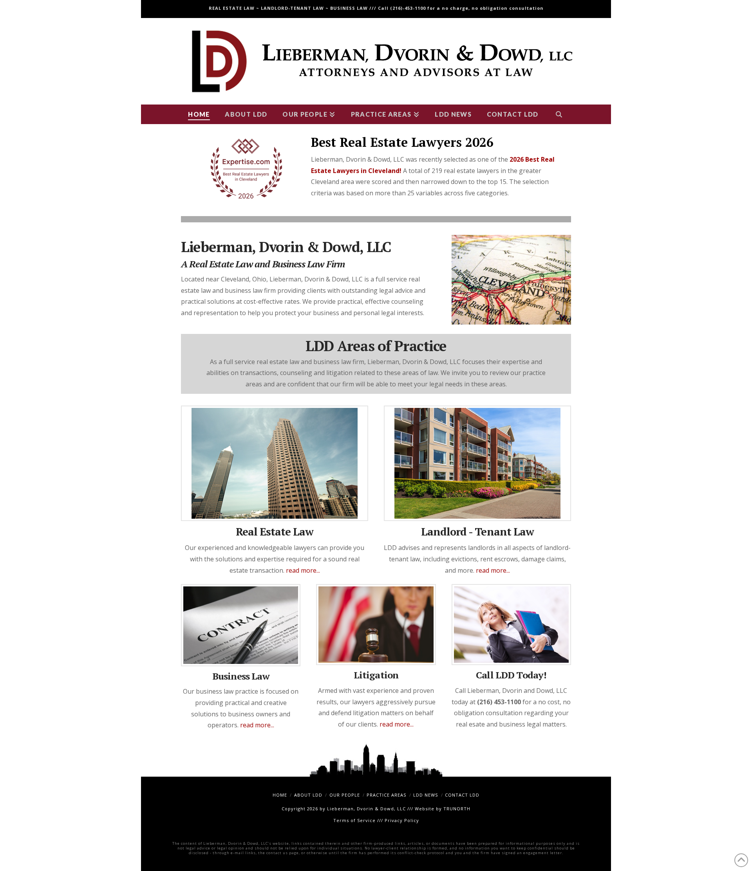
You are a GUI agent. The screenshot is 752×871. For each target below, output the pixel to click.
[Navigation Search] (558, 114)
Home (280, 795)
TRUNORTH (456, 808)
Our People (344, 795)
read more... (303, 570)
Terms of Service (354, 820)
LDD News (425, 795)
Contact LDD (462, 795)
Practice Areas (386, 795)
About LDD (308, 795)
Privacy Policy (402, 820)
